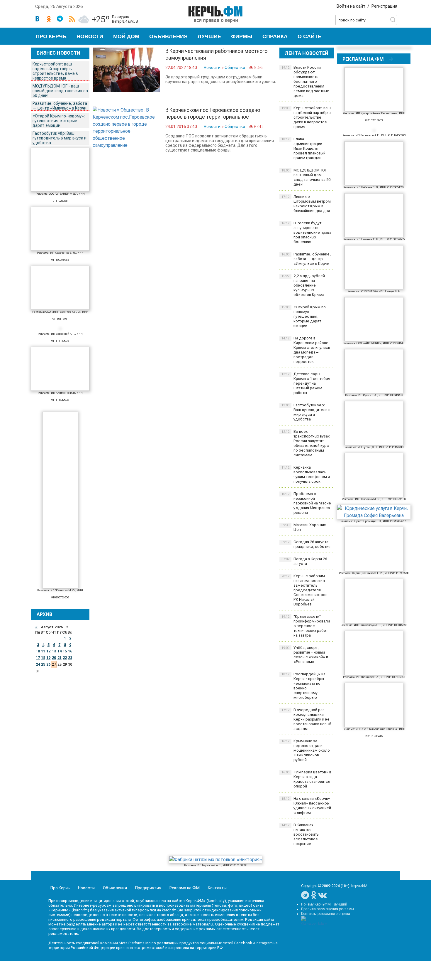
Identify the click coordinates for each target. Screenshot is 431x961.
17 (38, 658)
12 (48, 651)
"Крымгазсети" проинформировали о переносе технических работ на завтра (305, 625)
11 (43, 651)
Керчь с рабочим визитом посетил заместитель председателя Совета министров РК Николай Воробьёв (304, 590)
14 (59, 651)
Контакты (217, 888)
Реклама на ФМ (184, 888)
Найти (392, 19)
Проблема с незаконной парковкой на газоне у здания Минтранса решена (306, 503)
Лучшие (209, 36)
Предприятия (148, 888)
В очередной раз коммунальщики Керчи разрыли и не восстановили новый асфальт (306, 719)
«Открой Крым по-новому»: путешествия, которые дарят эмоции (59, 121)
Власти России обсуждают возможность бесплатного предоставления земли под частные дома (305, 81)
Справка (275, 36)
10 (38, 651)
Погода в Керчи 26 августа (304, 561)
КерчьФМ (359, 886)
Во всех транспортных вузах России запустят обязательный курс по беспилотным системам (305, 443)
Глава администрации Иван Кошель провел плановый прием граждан (303, 148)
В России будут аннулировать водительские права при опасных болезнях (306, 232)
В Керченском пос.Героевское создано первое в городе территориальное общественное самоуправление (212, 117)
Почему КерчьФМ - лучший (324, 904)
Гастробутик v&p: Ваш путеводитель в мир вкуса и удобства (59, 138)
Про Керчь (51, 36)
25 (43, 664)
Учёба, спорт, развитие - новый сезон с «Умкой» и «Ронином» (304, 654)
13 (54, 651)
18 (43, 658)
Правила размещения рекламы (327, 909)
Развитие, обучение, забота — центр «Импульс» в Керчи (60, 105)
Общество (235, 67)
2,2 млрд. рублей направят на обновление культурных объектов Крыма (303, 285)
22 (65, 658)
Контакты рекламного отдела (325, 914)
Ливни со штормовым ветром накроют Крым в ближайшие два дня (306, 203)
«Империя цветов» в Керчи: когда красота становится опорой (306, 779)
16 (70, 651)
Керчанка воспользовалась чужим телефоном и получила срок (305, 474)
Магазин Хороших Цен (303, 527)
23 (70, 658)
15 (65, 651)
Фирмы (241, 36)
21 (59, 658)
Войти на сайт (350, 6)
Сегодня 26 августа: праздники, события (305, 544)
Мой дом (126, 36)
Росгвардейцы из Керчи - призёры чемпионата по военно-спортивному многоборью (303, 686)
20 (54, 658)
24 (38, 664)
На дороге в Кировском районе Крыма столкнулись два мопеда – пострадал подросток (305, 350)
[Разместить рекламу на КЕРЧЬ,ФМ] (391, 59)
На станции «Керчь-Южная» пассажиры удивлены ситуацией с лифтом (306, 805)
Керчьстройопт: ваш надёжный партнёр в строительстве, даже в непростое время (55, 71)
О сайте (309, 36)
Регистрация (384, 6)
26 (48, 664)
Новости (90, 36)
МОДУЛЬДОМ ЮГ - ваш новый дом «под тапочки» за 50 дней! (60, 91)
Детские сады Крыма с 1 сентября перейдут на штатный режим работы (305, 383)
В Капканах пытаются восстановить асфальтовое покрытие (300, 834)
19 (48, 658)
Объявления (168, 36)
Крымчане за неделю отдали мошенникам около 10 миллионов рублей (305, 750)
